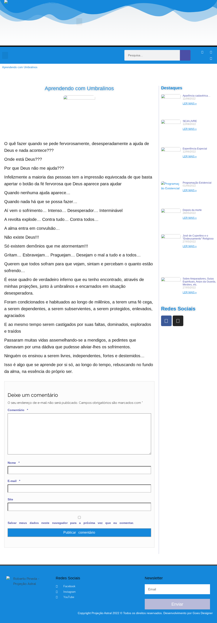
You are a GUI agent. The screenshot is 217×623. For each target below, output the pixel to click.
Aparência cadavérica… (196, 95)
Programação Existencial (197, 182)
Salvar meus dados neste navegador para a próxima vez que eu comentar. (71, 523)
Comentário (18, 410)
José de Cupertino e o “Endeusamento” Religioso (198, 237)
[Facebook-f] (202, 52)
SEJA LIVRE (190, 121)
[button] (79, 21)
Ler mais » (190, 103)
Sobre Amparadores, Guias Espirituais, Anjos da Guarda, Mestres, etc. (199, 281)
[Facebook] (166, 321)
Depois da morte (192, 210)
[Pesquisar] (185, 55)
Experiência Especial (195, 148)
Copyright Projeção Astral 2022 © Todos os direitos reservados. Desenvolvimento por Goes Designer (145, 613)
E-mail (14, 481)
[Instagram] (211, 52)
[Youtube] (211, 58)
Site (10, 499)
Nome (13, 462)
